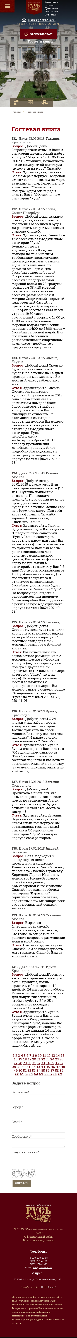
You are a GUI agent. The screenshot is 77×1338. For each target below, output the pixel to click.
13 (53, 1055)
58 (57, 1070)
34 (48, 1063)
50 (20, 1070)
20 (34, 1059)
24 (52, 1059)
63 (31, 1074)
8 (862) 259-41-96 (49, 24)
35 (52, 1063)
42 (33, 1067)
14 (58, 1055)
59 (61, 1070)
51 (25, 1070)
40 (23, 1067)
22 (43, 1059)
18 (25, 1059)
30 (29, 1063)
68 (55, 1074)
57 (52, 1070)
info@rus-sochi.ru (42, 1267)
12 (48, 1055)
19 (29, 1059)
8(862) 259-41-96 (38, 1261)
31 (34, 1063)
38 (14, 1067)
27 (16, 1063)
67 (50, 1074)
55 (43, 1070)
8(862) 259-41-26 (38, 1264)
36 (57, 1063)
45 (48, 1067)
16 (16, 1059)
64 (36, 1074)
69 (60, 1074)
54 (38, 1070)
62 (26, 1074)
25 (57, 1059)
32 (38, 1063)
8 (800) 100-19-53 (42, 20)
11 (44, 1055)
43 (38, 1067)
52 (29, 1070)
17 (20, 1059)
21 (38, 1059)
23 (47, 1059)
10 (40, 1055)
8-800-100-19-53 (39, 1258)
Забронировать (41, 34)
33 (43, 1063)
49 (16, 1070)
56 (48, 1070)
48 (63, 1067)
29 (25, 1063)
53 (34, 1070)
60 (17, 1074)
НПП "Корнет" (38, 1287)
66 (46, 1074)
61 (22, 1074)
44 (43, 1067)
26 (61, 1059)
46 (53, 1067)
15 (62, 1055)
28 (20, 1063)
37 (61, 1063)
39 (18, 1067)
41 (28, 1067)
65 (41, 1074)
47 (58, 1067)
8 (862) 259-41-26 (27, 24)
